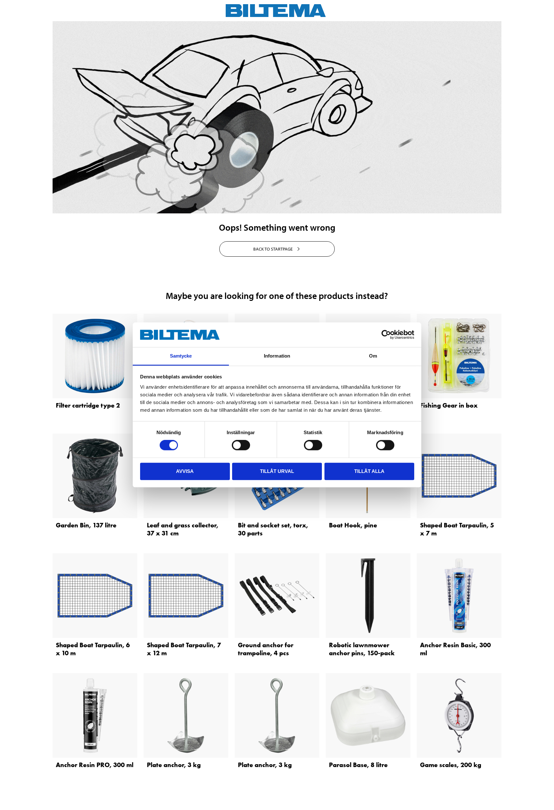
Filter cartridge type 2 (88, 405)
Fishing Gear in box (449, 405)
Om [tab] (373, 356)
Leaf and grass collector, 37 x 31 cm (182, 529)
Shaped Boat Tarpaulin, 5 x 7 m (457, 529)
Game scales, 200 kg (450, 765)
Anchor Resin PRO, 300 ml (94, 765)
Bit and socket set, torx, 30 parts (273, 529)
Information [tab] (277, 356)
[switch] (241, 445)
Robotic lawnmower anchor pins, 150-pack (362, 649)
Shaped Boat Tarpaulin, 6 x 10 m (93, 649)
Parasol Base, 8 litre (358, 765)
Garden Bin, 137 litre (86, 525)
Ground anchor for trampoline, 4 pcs (265, 649)
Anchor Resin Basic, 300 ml (455, 649)
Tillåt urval (277, 471)
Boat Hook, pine (353, 525)
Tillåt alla (369, 471)
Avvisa (185, 471)
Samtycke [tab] (181, 356)
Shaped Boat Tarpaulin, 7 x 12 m (184, 649)
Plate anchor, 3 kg (174, 765)
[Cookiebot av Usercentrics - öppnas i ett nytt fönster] (386, 335)
